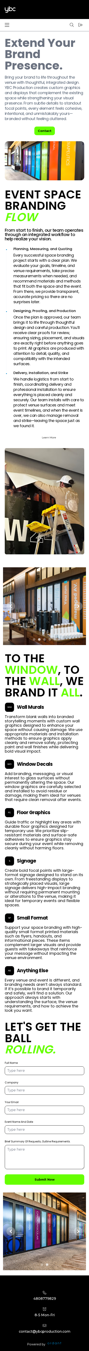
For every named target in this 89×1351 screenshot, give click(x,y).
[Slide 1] (34, 639)
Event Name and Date (19, 1122)
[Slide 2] (39, 639)
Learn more (49, 437)
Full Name (11, 1063)
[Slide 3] (44, 639)
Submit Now (45, 1179)
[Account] (80, 25)
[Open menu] (9, 25)
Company (11, 1082)
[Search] (72, 25)
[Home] (10, 9)
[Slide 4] (49, 639)
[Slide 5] (55, 639)
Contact (44, 131)
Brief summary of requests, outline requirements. (38, 1141)
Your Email (12, 1102)
